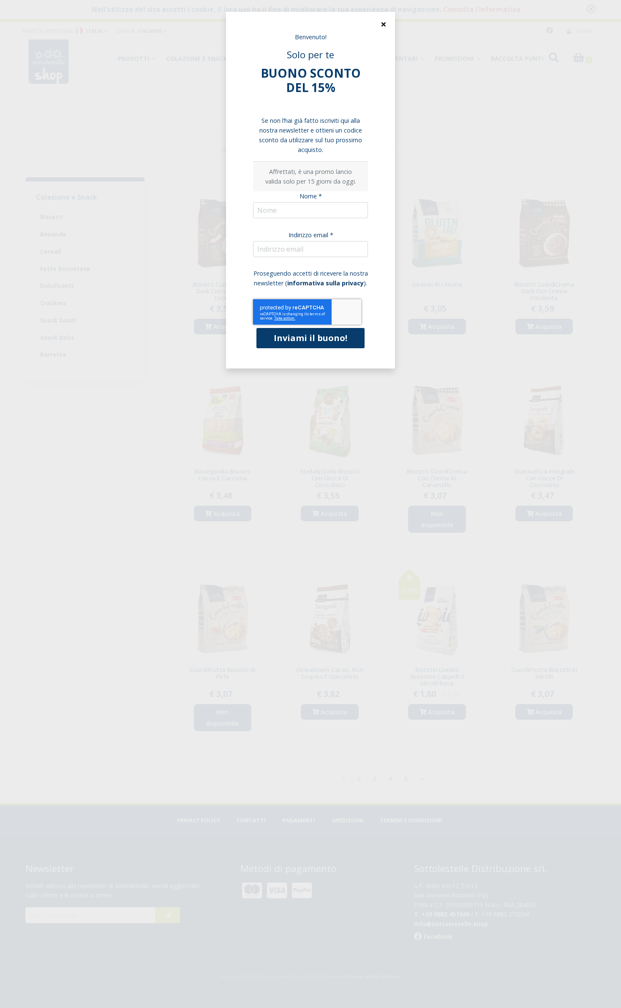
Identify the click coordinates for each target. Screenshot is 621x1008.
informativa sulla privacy (325, 283)
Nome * (311, 196)
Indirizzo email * (311, 235)
